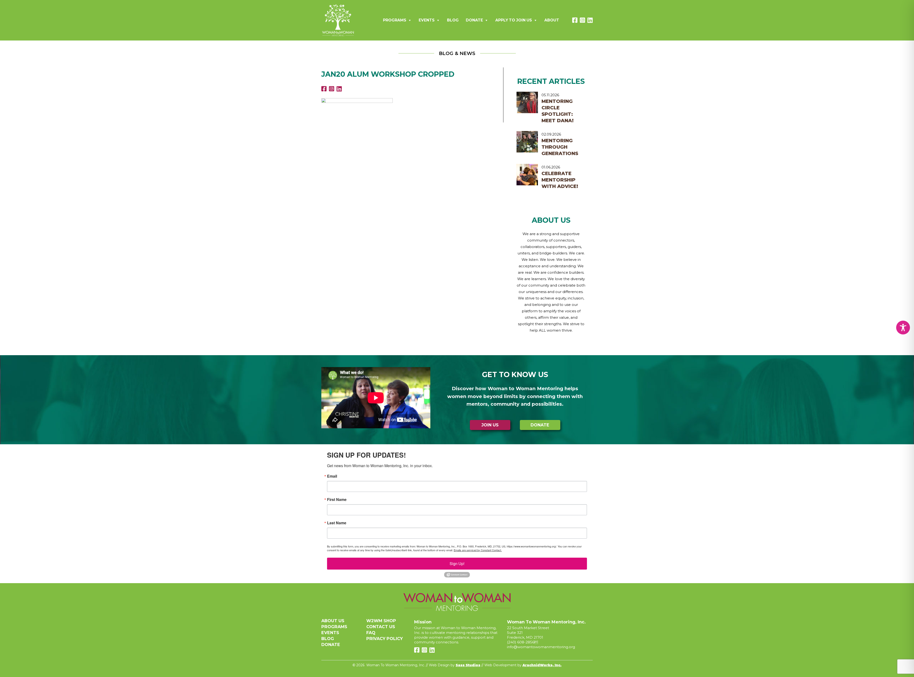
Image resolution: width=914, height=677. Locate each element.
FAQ (370, 632)
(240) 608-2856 (520, 642)
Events (427, 20)
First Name (337, 499)
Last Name (336, 523)
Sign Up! (457, 563)
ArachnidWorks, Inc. (541, 665)
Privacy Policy (384, 638)
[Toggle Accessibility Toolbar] (903, 327)
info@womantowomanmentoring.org (541, 647)
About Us (332, 620)
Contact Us (380, 626)
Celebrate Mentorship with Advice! (559, 180)
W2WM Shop (381, 620)
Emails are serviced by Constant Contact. (478, 550)
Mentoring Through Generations (559, 147)
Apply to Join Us (513, 20)
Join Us (490, 424)
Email (332, 476)
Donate (474, 20)
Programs (394, 20)
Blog (453, 20)
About (551, 20)
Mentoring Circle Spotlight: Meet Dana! (557, 110)
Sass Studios (468, 665)
